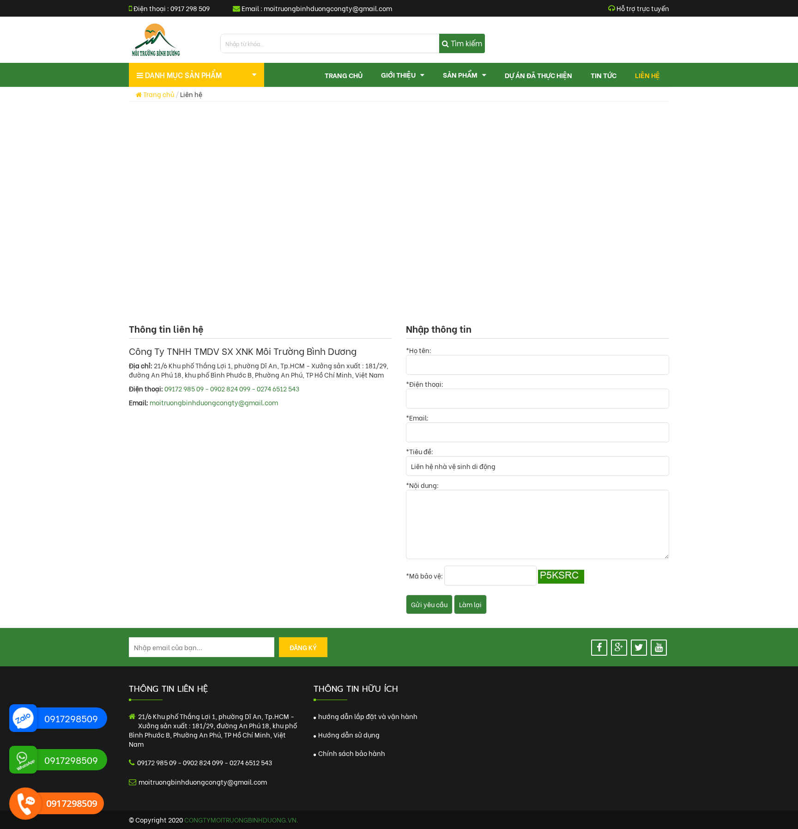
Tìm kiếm (465, 42)
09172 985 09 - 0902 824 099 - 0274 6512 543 (231, 388)
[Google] (619, 648)
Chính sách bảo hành (351, 753)
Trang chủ (158, 94)
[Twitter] (639, 648)
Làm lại (470, 604)
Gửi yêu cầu (429, 604)
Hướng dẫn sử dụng (348, 734)
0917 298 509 (190, 8)
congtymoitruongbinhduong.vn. (241, 819)
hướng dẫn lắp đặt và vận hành (367, 716)
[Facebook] (599, 648)
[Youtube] (659, 648)
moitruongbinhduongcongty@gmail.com (328, 8)
